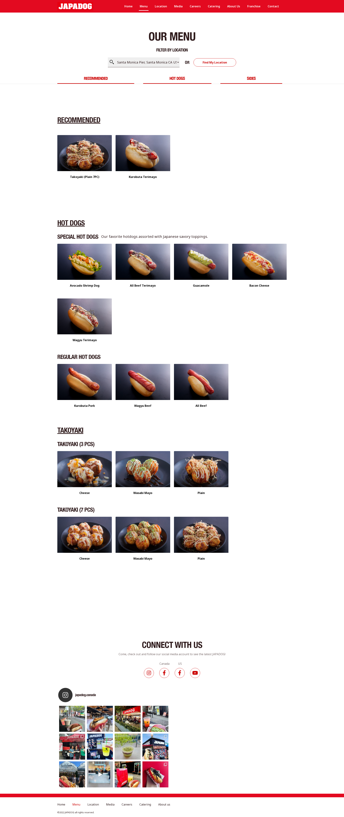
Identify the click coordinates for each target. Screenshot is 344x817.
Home (128, 6)
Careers (195, 6)
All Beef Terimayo (143, 286)
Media (178, 6)
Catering (214, 6)
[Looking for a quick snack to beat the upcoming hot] (155, 719)
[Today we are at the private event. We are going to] (72, 774)
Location (161, 6)
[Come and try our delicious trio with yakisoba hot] (128, 774)
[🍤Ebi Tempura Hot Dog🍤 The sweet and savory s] (100, 719)
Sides (251, 78)
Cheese (84, 493)
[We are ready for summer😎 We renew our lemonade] (100, 747)
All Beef (201, 406)
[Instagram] (149, 673)
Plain (201, 493)
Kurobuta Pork (84, 406)
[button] (215, 62)
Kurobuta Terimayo (143, 177)
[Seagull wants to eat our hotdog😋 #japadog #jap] (155, 747)
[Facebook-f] (164, 673)
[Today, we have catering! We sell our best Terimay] (155, 774)
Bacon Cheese (259, 286)
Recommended (96, 78)
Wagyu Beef (142, 406)
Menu (144, 6)
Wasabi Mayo (142, 493)
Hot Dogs (177, 78)
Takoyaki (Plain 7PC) (84, 177)
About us (164, 804)
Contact (273, 6)
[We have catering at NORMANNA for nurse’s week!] (72, 747)
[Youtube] (195, 673)
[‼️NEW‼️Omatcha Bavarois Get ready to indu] (128, 747)
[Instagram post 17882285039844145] (100, 774)
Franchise (254, 6)
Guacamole (201, 286)
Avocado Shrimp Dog (84, 286)
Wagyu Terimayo (85, 340)
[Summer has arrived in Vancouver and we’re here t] (128, 719)
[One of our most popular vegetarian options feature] (72, 719)
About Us (233, 6)
